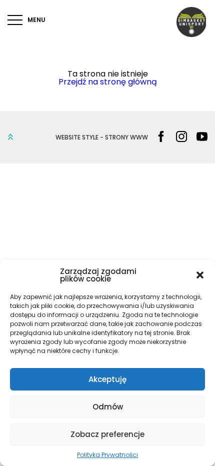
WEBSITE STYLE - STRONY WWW (102, 137)
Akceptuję (107, 379)
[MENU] (15, 20)
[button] (200, 275)
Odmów (107, 407)
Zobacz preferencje (107, 434)
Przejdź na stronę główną (107, 82)
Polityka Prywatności (107, 454)
